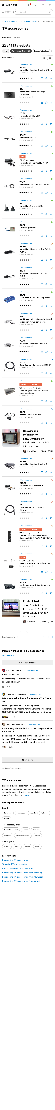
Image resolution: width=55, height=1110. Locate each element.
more (27, 795)
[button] (52, 64)
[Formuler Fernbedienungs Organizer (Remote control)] (27, 95)
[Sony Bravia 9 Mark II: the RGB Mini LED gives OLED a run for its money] (27, 611)
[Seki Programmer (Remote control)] (27, 229)
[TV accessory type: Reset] (29, 51)
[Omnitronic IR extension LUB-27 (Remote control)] (27, 366)
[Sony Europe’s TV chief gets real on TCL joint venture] (27, 441)
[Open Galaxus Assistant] (43, 5)
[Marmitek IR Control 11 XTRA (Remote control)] (27, 487)
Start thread (29, 662)
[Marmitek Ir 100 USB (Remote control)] (27, 117)
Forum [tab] (17, 37)
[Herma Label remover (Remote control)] (27, 416)
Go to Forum (8, 655)
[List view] (50, 58)
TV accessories (25, 64)
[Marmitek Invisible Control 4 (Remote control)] (27, 466)
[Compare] (42, 78)
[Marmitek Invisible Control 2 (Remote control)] (27, 345)
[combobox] (5, 51)
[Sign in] (36, 5)
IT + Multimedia (11, 21)
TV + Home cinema (29, 21)
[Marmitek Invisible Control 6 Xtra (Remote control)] (27, 72)
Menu (8, 12)
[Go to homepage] (9, 5)
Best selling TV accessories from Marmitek (22, 877)
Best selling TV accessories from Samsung (22, 872)
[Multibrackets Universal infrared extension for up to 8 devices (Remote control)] (27, 322)
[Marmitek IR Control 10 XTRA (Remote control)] (27, 162)
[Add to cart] (51, 78)
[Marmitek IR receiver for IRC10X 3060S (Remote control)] (27, 252)
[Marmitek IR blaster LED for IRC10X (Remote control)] (27, 276)
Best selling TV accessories (15, 860)
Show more (27, 760)
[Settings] (29, 5)
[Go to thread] (27, 678)
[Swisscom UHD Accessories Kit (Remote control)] (27, 186)
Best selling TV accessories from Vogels (21, 881)
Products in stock (41, 51)
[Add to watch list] (46, 78)
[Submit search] (16, 12)
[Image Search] (49, 11)
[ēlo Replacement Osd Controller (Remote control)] (27, 586)
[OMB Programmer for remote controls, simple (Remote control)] (27, 391)
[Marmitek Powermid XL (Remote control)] (27, 207)
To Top (49, 637)
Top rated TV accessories (14, 864)
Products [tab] (6, 37)
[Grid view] (44, 58)
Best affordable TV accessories (17, 868)
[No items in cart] (50, 5)
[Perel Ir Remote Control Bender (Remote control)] (27, 563)
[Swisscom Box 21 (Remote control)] (27, 139)
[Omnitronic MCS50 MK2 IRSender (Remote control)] (27, 510)
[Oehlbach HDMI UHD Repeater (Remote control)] (27, 299)
